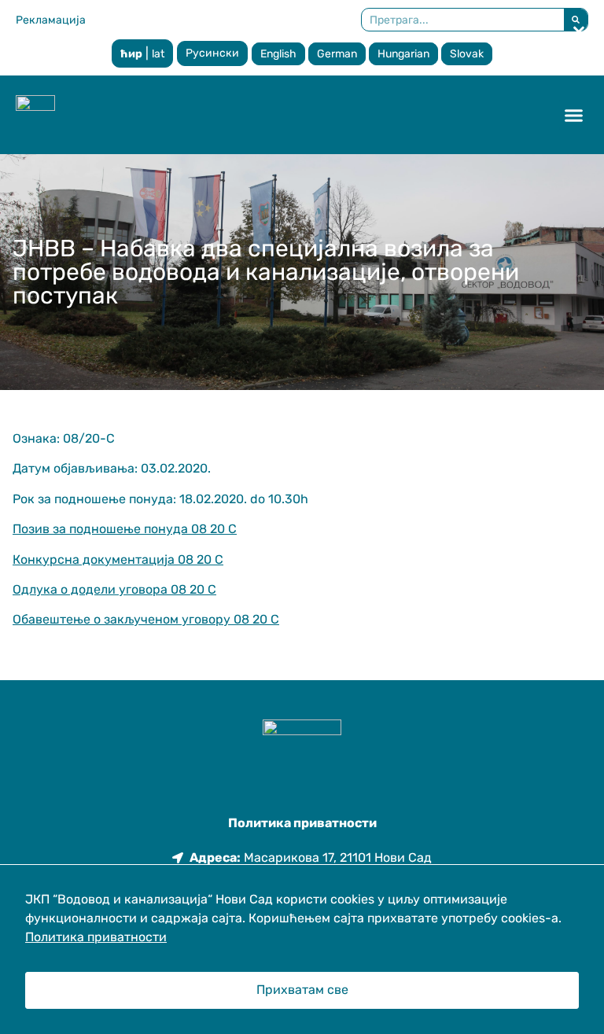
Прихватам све (302, 989)
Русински (212, 53)
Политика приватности (96, 936)
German (337, 54)
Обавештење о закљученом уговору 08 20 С (146, 619)
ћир (131, 54)
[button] (574, 115)
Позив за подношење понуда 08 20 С (125, 528)
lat (158, 54)
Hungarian (403, 54)
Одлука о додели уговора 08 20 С (114, 589)
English (278, 54)
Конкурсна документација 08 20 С (118, 559)
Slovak (467, 54)
